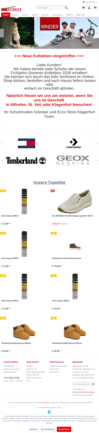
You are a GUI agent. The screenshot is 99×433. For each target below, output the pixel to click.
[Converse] (73, 143)
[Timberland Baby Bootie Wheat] (24, 329)
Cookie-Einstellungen (58, 366)
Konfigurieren (64, 429)
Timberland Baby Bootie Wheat (16, 343)
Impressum (54, 372)
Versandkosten (44, 402)
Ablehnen (33, 429)
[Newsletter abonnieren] (93, 384)
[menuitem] (53, 7)
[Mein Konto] (89, 7)
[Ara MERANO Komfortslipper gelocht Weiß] (75, 201)
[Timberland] (26, 160)
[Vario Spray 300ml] (24, 244)
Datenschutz (55, 369)
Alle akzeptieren (47, 429)
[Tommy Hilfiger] (26, 143)
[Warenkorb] (95, 7)
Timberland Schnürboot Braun (66, 258)
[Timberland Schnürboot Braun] (75, 244)
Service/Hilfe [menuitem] (89, 2)
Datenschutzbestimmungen (83, 392)
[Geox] (73, 160)
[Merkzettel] (83, 7)
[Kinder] (49, 33)
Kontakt (30, 366)
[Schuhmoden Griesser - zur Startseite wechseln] (11, 8)
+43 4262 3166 (11, 377)
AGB (28, 380)
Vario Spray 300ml (9, 258)
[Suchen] (66, 7)
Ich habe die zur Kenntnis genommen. (83, 392)
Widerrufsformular (34, 377)
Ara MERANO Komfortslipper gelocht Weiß (72, 216)
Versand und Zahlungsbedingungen (36, 370)
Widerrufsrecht (33, 375)
